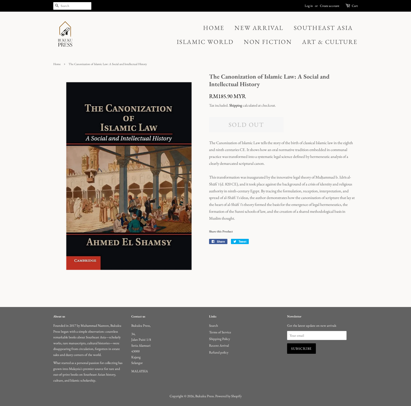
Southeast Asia (323, 28)
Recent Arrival (219, 345)
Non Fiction (268, 42)
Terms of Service (220, 332)
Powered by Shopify (228, 396)
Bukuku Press (204, 396)
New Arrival (259, 28)
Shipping (235, 105)
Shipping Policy (219, 338)
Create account (329, 6)
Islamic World (205, 42)
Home (213, 28)
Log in (309, 6)
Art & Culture (330, 42)
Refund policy (218, 352)
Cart (355, 6)
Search (213, 325)
